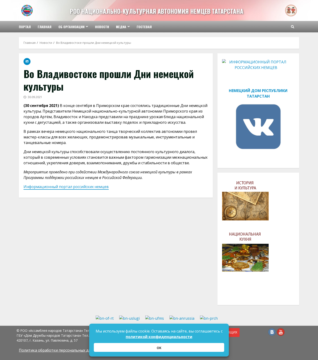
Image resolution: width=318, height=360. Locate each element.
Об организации (71, 26)
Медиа (121, 26)
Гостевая (144, 26)
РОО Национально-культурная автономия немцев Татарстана (156, 11)
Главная (44, 26)
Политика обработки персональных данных (59, 350)
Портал (25, 26)
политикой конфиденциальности (159, 336)
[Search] (292, 26)
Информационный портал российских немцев (66, 186)
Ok (159, 348)
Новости (102, 26)
